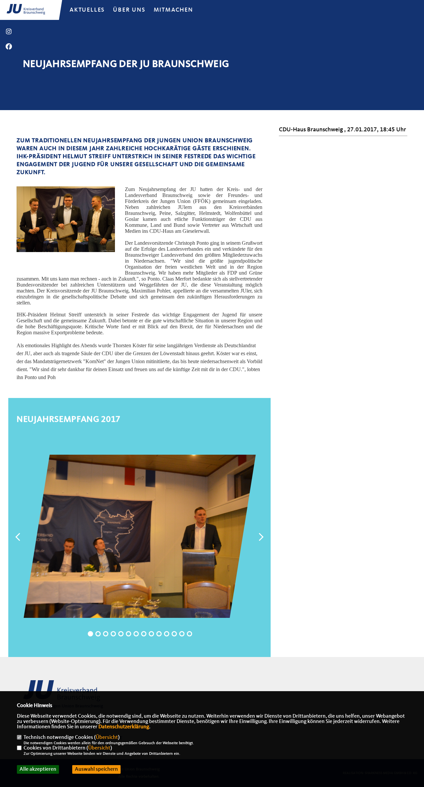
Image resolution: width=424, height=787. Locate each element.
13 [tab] (182, 633)
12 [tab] (174, 633)
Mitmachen (173, 10)
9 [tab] (151, 633)
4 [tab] (113, 633)
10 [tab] (159, 633)
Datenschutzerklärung (123, 727)
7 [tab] (136, 633)
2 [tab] (98, 633)
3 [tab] (105, 633)
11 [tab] (166, 633)
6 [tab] (128, 633)
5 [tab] (121, 633)
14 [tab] (189, 633)
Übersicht (107, 737)
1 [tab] (90, 633)
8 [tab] (143, 633)
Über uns (129, 10)
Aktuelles (87, 10)
